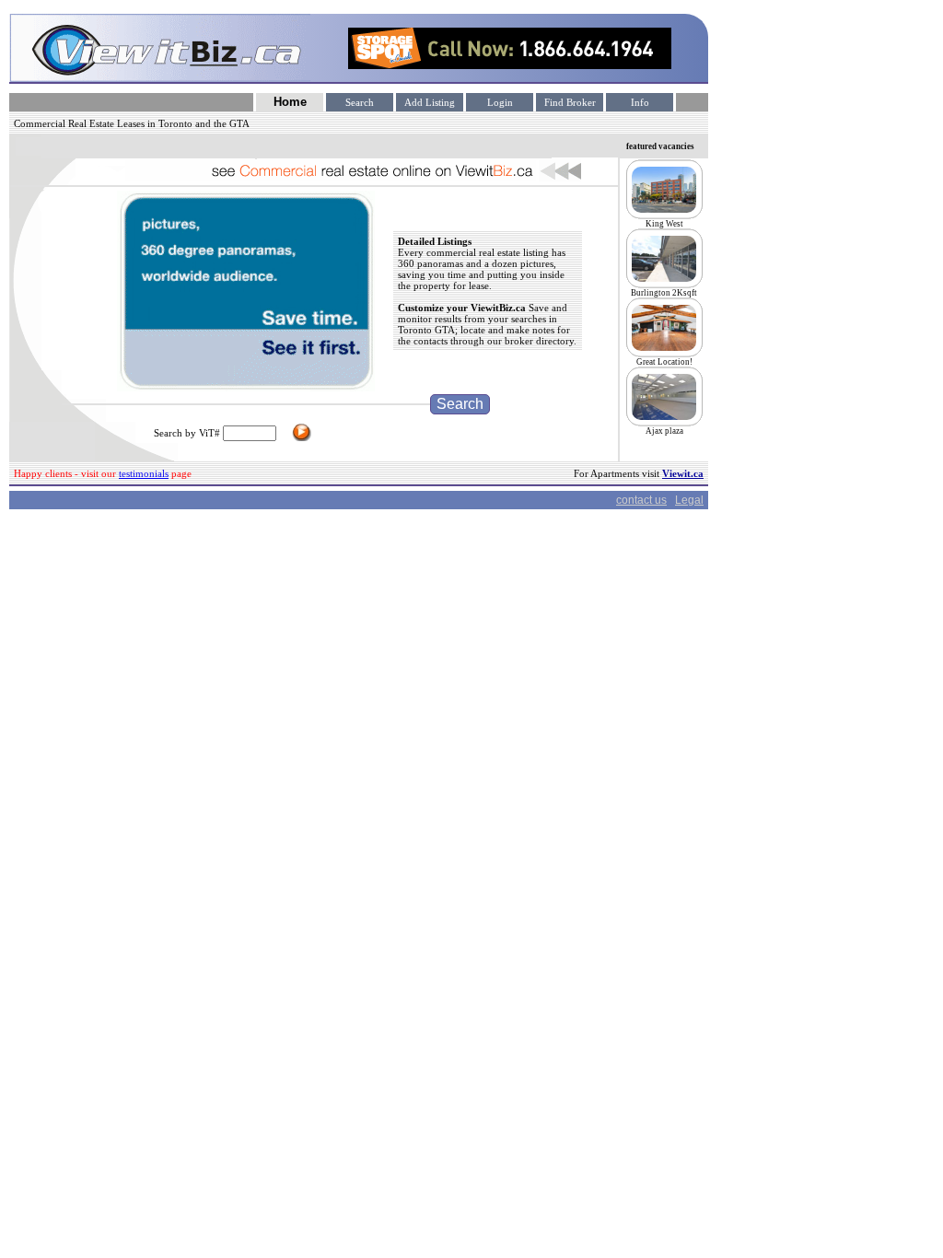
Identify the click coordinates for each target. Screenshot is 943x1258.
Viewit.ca (683, 473)
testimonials (144, 473)
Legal (689, 500)
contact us (641, 500)
